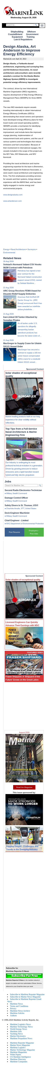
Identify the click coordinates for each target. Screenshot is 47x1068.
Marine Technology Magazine (22, 1050)
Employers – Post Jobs (34, 532)
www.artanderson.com (12, 201)
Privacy (13, 1008)
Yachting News (16, 1034)
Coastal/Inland (15, 34)
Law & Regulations (23, 39)
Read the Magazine (24, 787)
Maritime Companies (18, 1061)
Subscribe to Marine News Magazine (25, 997)
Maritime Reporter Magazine (22, 1043)
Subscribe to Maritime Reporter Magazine (27, 994)
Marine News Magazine (20, 1045)
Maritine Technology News (21, 1027)
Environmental (9, 252)
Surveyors (32, 249)
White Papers (15, 1054)
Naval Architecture (18, 249)
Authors (13, 1015)
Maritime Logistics (17, 1047)
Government (32, 34)
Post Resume (14, 532)
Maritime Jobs (16, 1031)
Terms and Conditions (19, 1006)
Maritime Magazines (18, 1052)
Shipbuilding (17, 32)
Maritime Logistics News (20, 1024)
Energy (6, 249)
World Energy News (18, 1029)
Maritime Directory (18, 1059)
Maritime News (16, 1004)
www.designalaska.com (12, 195)
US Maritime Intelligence (20, 1057)
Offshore (31, 32)
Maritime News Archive (20, 1011)
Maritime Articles (17, 1013)
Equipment (17, 37)
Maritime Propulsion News (21, 1038)
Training (31, 37)
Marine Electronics (18, 1036)
